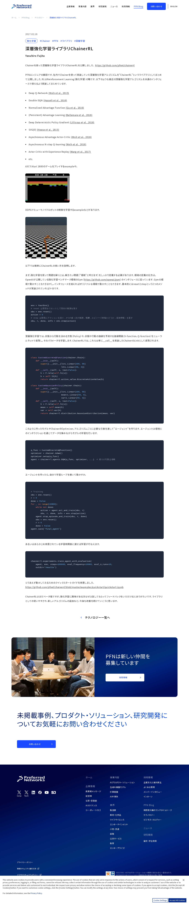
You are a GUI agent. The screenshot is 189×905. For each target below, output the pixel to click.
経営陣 (89, 796)
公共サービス (116, 838)
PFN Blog (25, 17)
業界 (112, 805)
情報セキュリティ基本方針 (26, 868)
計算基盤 (114, 792)
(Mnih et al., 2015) (58, 93)
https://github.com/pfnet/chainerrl (115, 65)
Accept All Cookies (177, 900)
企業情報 (90, 786)
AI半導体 (114, 796)
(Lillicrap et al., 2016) (82, 122)
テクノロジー (39, 17)
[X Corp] (19, 793)
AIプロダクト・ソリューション (122, 782)
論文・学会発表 (150, 841)
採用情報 (148, 777)
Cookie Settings (160, 900)
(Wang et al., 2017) (80, 151)
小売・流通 (114, 829)
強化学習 (31, 40)
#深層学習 (79, 40)
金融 (112, 834)
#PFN (55, 40)
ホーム (13, 17)
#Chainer (45, 40)
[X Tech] (26, 793)
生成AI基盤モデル (118, 787)
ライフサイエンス (117, 819)
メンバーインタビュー (153, 792)
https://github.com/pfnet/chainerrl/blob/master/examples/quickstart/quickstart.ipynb (74, 587)
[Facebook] (40, 792)
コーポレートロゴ (93, 810)
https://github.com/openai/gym (102, 279)
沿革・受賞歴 (91, 800)
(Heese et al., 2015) (48, 129)
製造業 (113, 810)
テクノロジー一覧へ (97, 617)
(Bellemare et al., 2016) (79, 115)
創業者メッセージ (93, 791)
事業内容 (114, 777)
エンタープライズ (117, 848)
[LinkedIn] (33, 792)
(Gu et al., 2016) (75, 107)
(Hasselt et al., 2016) (55, 100)
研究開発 (148, 834)
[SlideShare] (53, 792)
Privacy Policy (36, 893)
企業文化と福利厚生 (153, 782)
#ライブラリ (66, 40)
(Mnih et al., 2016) (81, 137)
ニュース (148, 828)
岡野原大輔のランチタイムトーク (158, 810)
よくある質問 (149, 787)
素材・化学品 (115, 815)
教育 (112, 843)
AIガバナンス (91, 805)
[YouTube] (47, 792)
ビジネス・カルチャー (153, 819)
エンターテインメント (119, 824)
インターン (148, 796)
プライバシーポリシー (25, 862)
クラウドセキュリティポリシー (28, 875)
